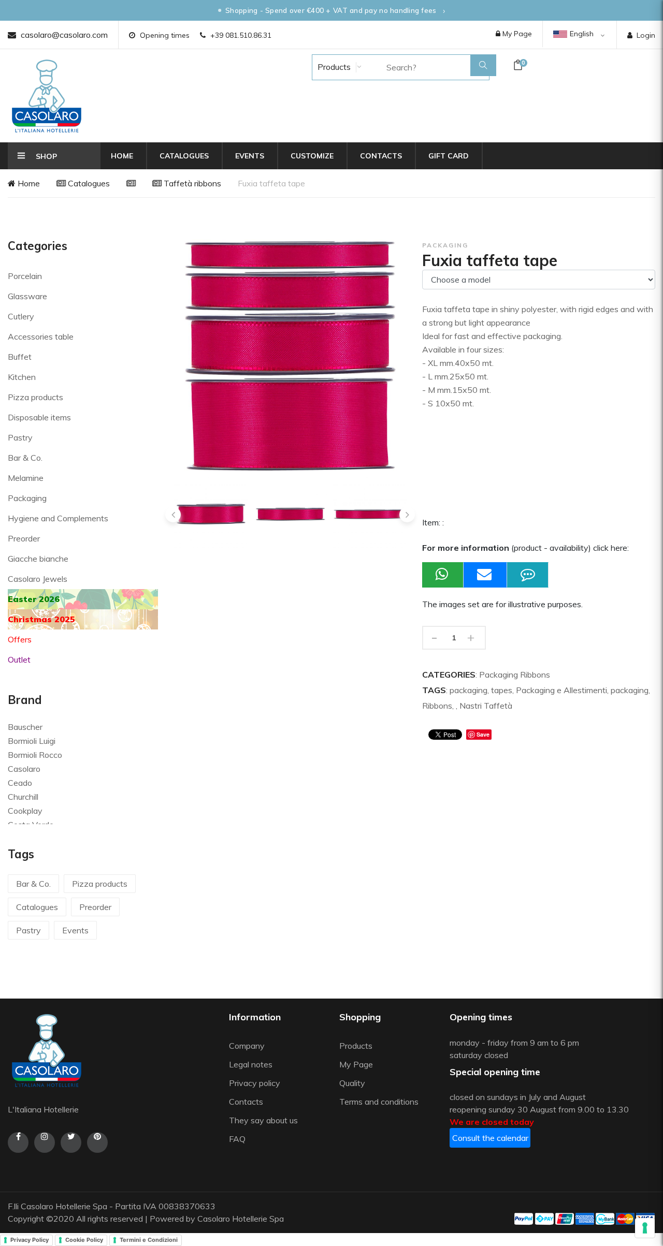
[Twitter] (71, 1142)
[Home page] (46, 96)
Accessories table (41, 336)
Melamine (26, 478)
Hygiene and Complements (58, 518)
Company (247, 1045)
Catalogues (184, 155)
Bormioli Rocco (35, 755)
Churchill (23, 796)
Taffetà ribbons (191, 183)
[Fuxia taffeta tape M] (290, 514)
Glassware (27, 296)
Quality (353, 1083)
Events (249, 155)
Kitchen (22, 377)
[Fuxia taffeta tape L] (211, 514)
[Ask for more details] (528, 575)
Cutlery (21, 316)
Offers (20, 639)
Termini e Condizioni (149, 1239)
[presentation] (173, 514)
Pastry (20, 437)
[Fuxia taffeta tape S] (370, 514)
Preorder (24, 538)
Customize (312, 155)
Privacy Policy (29, 1239)
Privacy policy (254, 1083)
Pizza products (35, 397)
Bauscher (25, 727)
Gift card (448, 155)
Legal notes (250, 1064)
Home (122, 155)
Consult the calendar (490, 1138)
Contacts (381, 155)
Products (333, 67)
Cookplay (25, 810)
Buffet (20, 356)
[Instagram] (44, 1142)
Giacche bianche (38, 558)
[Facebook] (18, 1142)
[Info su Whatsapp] (443, 575)
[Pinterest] (97, 1142)
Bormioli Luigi (31, 741)
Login (646, 35)
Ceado (20, 783)
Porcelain (25, 276)
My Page (516, 33)
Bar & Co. (25, 457)
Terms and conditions (379, 1101)
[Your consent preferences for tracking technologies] (645, 1228)
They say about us (263, 1120)
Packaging (27, 498)
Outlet (19, 659)
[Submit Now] (485, 575)
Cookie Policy (84, 1239)
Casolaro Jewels (37, 579)
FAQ (237, 1139)
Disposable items (39, 417)
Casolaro (24, 769)
